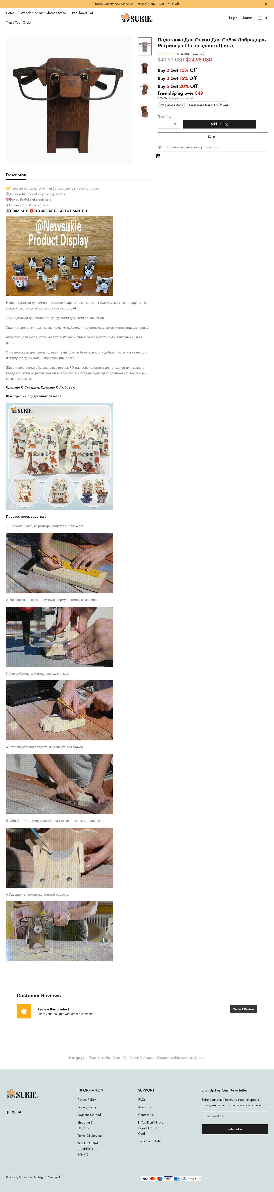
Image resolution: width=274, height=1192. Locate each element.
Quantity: (164, 116)
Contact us (146, 1115)
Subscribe (234, 1129)
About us (144, 1107)
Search (247, 17)
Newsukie (26, 1177)
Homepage (76, 1057)
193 (165, 147)
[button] (181, 54)
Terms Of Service (89, 1135)
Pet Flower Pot (82, 13)
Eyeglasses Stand (171, 105)
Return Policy (86, 1099)
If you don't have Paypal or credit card (150, 1128)
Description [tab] (16, 175)
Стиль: (175, 98)
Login (233, 17)
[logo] (137, 17)
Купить (213, 137)
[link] (145, 46)
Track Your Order (19, 22)
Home (10, 13)
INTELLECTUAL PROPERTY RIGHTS (88, 1149)
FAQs (142, 1099)
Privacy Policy (86, 1107)
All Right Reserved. (47, 1177)
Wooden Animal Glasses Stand (43, 13)
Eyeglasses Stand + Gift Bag (208, 105)
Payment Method (89, 1115)
